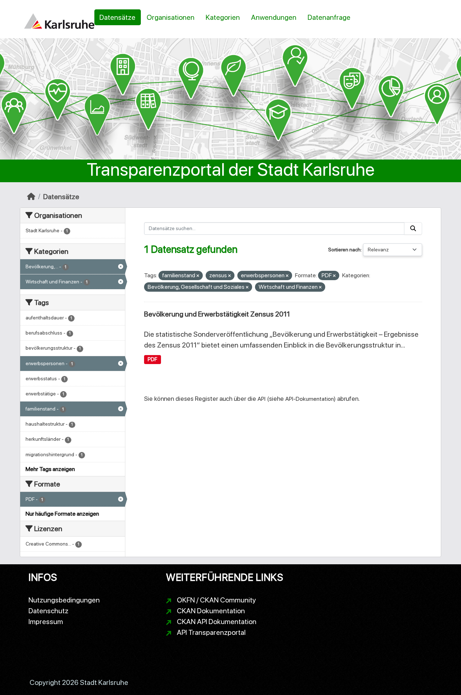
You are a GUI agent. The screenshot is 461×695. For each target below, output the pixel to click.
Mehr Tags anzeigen (50, 469)
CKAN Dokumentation (211, 610)
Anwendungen (273, 17)
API (261, 398)
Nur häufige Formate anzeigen (62, 513)
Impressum (45, 621)
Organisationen (170, 17)
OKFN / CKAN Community (216, 600)
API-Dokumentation (309, 398)
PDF (152, 359)
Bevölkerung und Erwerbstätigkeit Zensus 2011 (217, 314)
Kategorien (223, 17)
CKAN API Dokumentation (216, 621)
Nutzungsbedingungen (64, 600)
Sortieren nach (344, 249)
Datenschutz (48, 610)
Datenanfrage (329, 17)
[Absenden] (413, 228)
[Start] (31, 196)
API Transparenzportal (211, 632)
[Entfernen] (197, 276)
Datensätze (117, 17)
